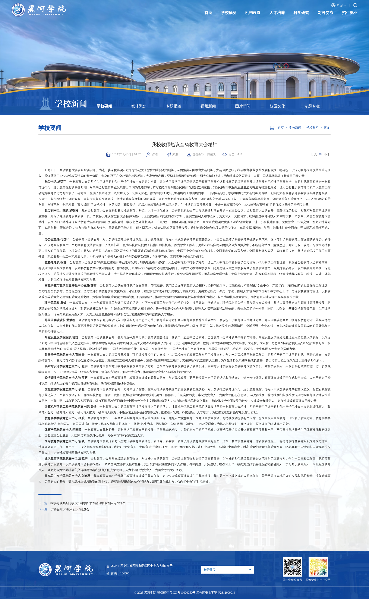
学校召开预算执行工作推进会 (69, 509)
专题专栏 (312, 106)
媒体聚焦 (139, 106)
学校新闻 (295, 127)
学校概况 (228, 12)
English (341, 5)
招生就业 (349, 12)
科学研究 (301, 12)
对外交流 (325, 12)
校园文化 (277, 106)
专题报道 (173, 106)
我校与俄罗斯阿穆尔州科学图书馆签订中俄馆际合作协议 (87, 503)
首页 (208, 12)
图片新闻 (242, 106)
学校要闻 (104, 106)
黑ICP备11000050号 (182, 592)
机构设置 (253, 12)
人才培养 (277, 12)
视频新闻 (208, 106)
